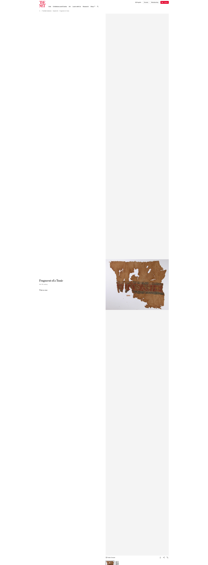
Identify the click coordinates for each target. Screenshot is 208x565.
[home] (40, 11)
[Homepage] (42, 4)
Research (86, 6)
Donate (146, 2)
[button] (137, 284)
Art (70, 6)
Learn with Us (77, 6)
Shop (92, 6)
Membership (154, 2)
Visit (49, 6)
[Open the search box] (97, 6)
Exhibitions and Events (60, 6)
